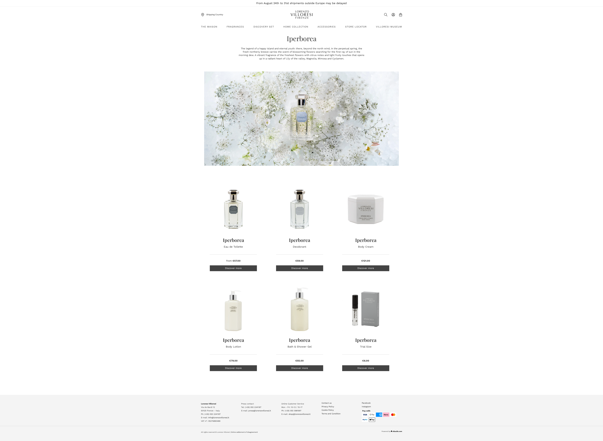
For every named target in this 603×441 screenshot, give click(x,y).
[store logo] (301, 15)
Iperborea (233, 240)
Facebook (366, 403)
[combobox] (379, 15)
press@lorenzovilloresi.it (259, 411)
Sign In (393, 14)
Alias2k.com (397, 431)
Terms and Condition (331, 414)
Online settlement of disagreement (244, 432)
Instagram (366, 406)
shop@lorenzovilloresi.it (299, 414)
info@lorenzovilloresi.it (218, 417)
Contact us (326, 403)
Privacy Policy (328, 406)
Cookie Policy (328, 410)
